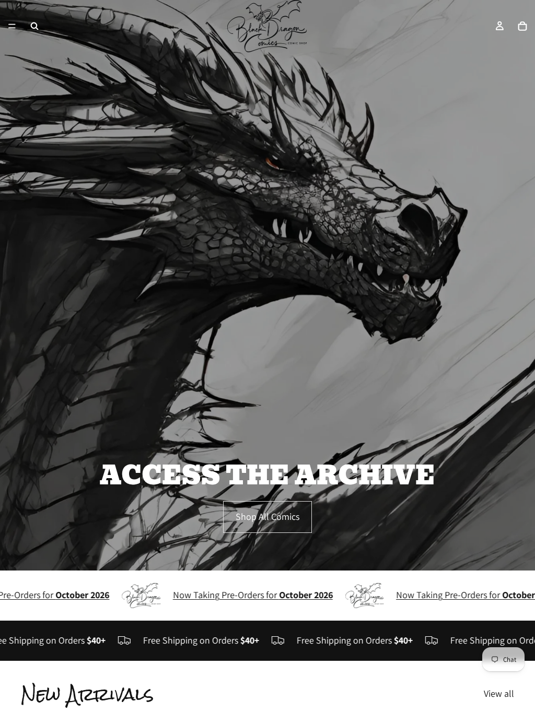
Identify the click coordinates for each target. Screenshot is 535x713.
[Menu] (12, 26)
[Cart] (522, 26)
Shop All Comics (267, 516)
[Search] (34, 26)
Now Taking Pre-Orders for (238, 595)
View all (499, 693)
